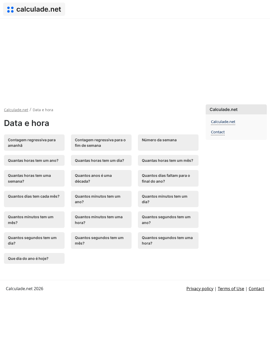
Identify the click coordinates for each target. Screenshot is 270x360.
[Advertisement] (135, 58)
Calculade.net (223, 121)
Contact (218, 131)
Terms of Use (231, 288)
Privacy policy (199, 288)
